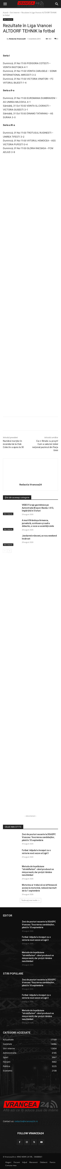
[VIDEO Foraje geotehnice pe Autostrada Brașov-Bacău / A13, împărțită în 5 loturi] (11, 509)
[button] (5, 4)
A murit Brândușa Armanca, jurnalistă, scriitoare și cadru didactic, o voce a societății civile (38, 523)
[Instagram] (27, 1142)
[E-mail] (42, 46)
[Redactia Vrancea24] (5, 38)
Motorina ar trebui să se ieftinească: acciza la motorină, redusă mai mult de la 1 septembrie (39, 888)
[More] (56, 424)
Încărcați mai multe (29, 900)
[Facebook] (15, 46)
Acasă (5, 12)
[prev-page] (5, 551)
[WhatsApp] (36, 46)
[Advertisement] (30, 286)
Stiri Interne (15, 12)
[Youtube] (41, 1142)
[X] (22, 46)
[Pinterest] (29, 46)
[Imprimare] (49, 46)
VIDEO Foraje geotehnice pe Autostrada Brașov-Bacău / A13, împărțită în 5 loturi (38, 508)
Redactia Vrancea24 (17, 39)
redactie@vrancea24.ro (26, 1121)
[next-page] (9, 551)
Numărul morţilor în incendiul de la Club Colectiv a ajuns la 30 (13, 444)
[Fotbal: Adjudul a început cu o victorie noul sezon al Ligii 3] (11, 855)
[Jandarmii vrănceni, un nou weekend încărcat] (11, 540)
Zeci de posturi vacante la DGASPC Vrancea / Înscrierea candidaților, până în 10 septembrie (39, 837)
